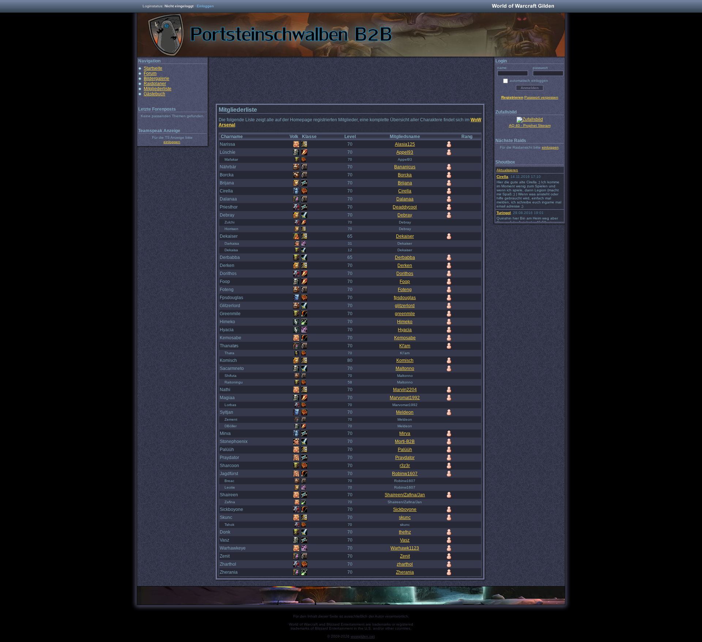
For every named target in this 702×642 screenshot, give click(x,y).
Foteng (405, 289)
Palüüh (405, 449)
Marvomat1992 (405, 397)
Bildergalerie (156, 78)
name (502, 68)
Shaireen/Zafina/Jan (405, 494)
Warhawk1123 (404, 548)
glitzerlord (405, 305)
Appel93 (404, 152)
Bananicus (404, 166)
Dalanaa (405, 199)
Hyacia (405, 329)
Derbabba (405, 257)
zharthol (405, 564)
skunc (405, 517)
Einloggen (205, 6)
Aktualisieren (507, 170)
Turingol (504, 213)
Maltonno (405, 368)
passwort (540, 68)
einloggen (171, 142)
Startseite (153, 68)
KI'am (404, 345)
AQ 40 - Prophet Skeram (530, 125)
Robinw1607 (405, 473)
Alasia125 (405, 144)
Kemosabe (405, 337)
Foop (405, 281)
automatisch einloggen (529, 81)
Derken (404, 265)
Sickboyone (404, 509)
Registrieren (512, 97)
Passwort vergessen (541, 97)
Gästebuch (154, 93)
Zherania (405, 572)
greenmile (405, 313)
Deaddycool (405, 207)
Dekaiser (405, 236)
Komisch (405, 360)
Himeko (404, 321)
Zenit (405, 556)
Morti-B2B (405, 441)
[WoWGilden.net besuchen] (523, 6)
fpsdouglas (405, 297)
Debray (404, 215)
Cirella (404, 191)
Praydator (405, 457)
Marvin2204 (405, 389)
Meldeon (405, 412)
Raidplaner (155, 83)
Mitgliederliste (157, 88)
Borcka (405, 174)
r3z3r (405, 465)
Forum (150, 73)
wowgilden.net (363, 636)
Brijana (405, 183)
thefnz (405, 532)
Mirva (404, 433)
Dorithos (404, 273)
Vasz (405, 540)
